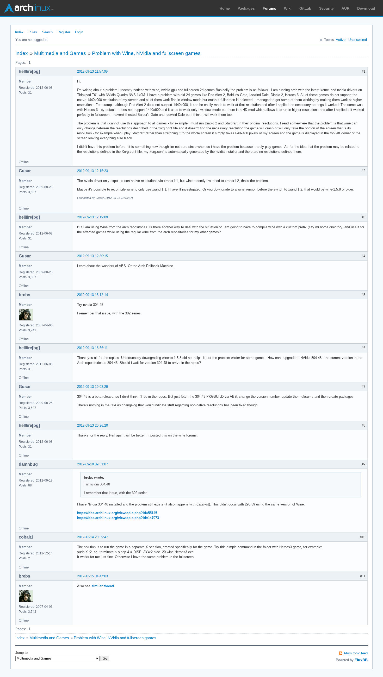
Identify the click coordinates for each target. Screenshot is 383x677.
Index (19, 32)
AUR (345, 8)
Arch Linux (28, 8)
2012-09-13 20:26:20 (92, 425)
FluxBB (361, 660)
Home (225, 8)
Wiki (288, 8)
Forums (269, 8)
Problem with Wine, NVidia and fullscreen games (146, 53)
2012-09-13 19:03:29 (92, 387)
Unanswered (357, 40)
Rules (32, 32)
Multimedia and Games (60, 53)
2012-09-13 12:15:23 (92, 171)
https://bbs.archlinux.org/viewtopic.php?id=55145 (117, 513)
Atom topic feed (356, 653)
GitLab (305, 8)
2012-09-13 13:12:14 (92, 295)
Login (79, 32)
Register (64, 32)
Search (47, 32)
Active (340, 40)
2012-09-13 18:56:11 (92, 348)
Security (326, 8)
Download (366, 8)
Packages (246, 8)
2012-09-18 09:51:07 (92, 464)
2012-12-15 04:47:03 (92, 576)
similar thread (102, 586)
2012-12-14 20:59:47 (92, 537)
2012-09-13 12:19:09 (92, 217)
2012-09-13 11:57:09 (92, 71)
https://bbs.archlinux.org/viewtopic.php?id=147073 (118, 518)
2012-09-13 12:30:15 (92, 256)
